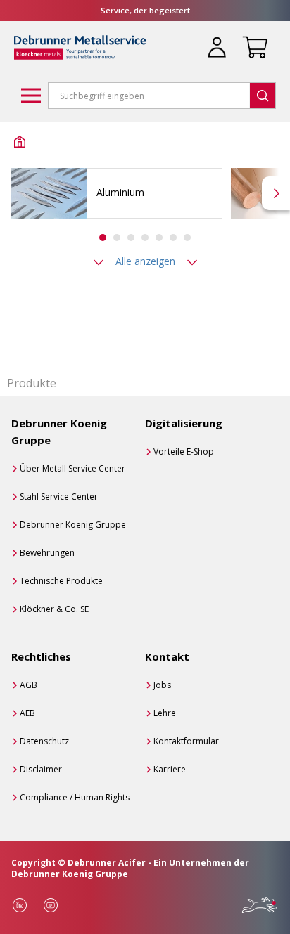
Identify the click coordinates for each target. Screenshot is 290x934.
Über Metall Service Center (72, 468)
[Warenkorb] (252, 38)
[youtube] (50, 905)
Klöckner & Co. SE (54, 609)
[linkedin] (19, 905)
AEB (27, 713)
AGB (28, 685)
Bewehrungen (47, 553)
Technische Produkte (61, 581)
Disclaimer (41, 769)
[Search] (262, 95)
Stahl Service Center (59, 496)
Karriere (169, 769)
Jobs (162, 685)
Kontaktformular (186, 741)
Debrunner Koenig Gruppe (73, 525)
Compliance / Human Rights (75, 797)
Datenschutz (44, 741)
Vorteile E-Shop (183, 452)
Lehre (164, 713)
